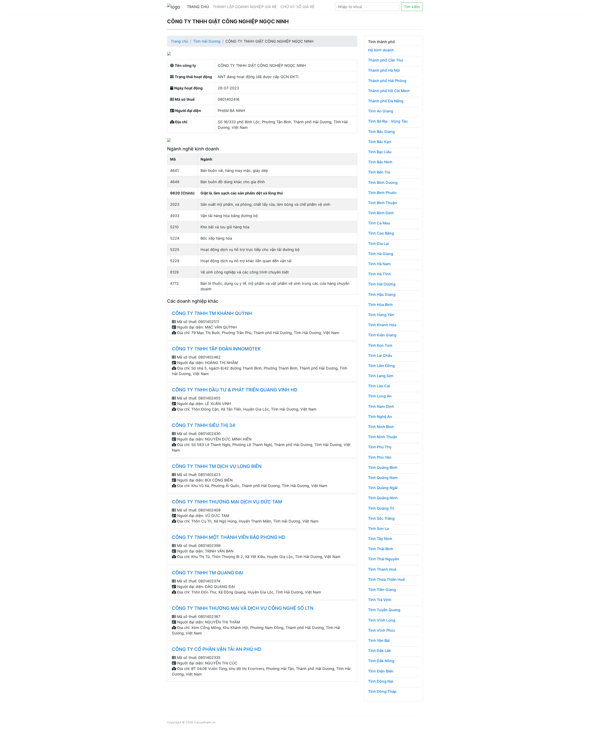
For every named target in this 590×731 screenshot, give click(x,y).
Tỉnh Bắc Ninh (380, 162)
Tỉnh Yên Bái (379, 640)
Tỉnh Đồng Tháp (382, 691)
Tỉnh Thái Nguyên (383, 559)
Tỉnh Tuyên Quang (384, 610)
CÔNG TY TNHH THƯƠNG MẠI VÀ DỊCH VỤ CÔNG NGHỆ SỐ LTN (242, 608)
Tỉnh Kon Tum (380, 345)
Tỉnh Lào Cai (379, 386)
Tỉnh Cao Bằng (381, 233)
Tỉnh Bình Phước (382, 192)
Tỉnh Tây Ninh (380, 538)
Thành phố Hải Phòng (387, 80)
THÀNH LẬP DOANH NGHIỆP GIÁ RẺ (245, 6)
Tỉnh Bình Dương (383, 182)
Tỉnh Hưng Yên (381, 314)
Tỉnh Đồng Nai (380, 681)
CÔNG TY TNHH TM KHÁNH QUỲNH (212, 313)
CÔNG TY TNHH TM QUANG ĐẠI (207, 572)
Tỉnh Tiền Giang (382, 589)
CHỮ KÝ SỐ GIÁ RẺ (297, 6)
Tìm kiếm (412, 6)
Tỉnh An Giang (380, 111)
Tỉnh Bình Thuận (382, 202)
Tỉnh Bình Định (381, 213)
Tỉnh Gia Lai (378, 243)
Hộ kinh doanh (381, 50)
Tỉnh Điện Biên (380, 671)
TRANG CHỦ (198, 6)
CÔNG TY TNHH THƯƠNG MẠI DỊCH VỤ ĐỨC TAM (227, 502)
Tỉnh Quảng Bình (382, 467)
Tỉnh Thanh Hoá (382, 569)
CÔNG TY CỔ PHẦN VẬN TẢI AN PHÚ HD (216, 649)
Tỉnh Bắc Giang (381, 131)
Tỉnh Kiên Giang (382, 335)
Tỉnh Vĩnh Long (381, 620)
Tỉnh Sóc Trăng (381, 518)
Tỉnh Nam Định (381, 406)
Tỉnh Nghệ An (380, 416)
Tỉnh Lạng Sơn (380, 375)
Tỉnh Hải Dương (206, 41)
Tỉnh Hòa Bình (380, 304)
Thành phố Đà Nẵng (385, 101)
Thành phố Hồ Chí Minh (389, 90)
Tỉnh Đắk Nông (381, 660)
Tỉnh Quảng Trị (381, 508)
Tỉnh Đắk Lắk (379, 650)
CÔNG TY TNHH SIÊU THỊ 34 (203, 425)
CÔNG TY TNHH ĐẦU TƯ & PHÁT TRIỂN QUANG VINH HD (234, 390)
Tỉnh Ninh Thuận (382, 436)
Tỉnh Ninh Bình (381, 426)
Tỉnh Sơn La (378, 528)
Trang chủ (179, 41)
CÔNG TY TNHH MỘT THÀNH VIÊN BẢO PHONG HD (228, 537)
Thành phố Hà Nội (384, 70)
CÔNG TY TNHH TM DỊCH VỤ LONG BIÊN (217, 466)
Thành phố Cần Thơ (385, 60)
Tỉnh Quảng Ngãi (383, 487)
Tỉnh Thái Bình (380, 548)
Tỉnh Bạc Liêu (380, 152)
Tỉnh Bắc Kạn (379, 141)
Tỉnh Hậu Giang (381, 294)
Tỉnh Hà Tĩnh (379, 274)
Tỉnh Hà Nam (379, 263)
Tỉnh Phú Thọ (380, 447)
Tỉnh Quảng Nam (383, 477)
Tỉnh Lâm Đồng (381, 365)
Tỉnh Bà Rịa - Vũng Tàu (388, 121)
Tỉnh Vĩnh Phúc (381, 630)
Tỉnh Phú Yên (379, 457)
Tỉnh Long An (380, 396)
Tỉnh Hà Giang (380, 253)
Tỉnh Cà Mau (379, 223)
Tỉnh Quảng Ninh (383, 498)
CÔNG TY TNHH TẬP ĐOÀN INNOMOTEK (216, 349)
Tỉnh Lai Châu (380, 355)
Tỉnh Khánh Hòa (382, 325)
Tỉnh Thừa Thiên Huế (386, 579)
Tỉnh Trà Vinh (379, 599)
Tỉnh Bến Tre (379, 172)
